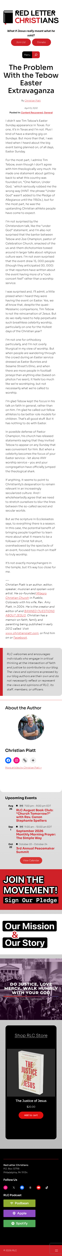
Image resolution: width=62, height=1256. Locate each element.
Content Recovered (32, 112)
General (48, 112)
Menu (27, 54)
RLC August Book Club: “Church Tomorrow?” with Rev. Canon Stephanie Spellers (34, 815)
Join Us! (21, 42)
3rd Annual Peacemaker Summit (35, 850)
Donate (41, 42)
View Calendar (31, 860)
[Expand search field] (36, 54)
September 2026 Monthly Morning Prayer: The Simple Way (36, 834)
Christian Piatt (33, 100)
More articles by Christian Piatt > (23, 767)
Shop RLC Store (31, 1035)
